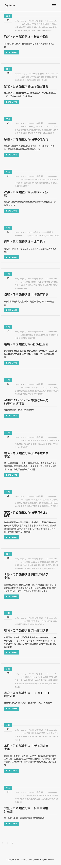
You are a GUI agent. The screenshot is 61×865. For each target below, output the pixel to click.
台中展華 (33, 77)
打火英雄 (31, 31)
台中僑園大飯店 (41, 179)
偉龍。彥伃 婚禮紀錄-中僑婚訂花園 (26, 294)
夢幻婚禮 (25, 503)
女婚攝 (56, 236)
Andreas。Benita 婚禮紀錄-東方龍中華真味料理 (26, 402)
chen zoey (21, 74)
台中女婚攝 (26, 24)
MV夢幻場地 (26, 677)
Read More (11, 52)
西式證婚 (39, 133)
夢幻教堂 (44, 680)
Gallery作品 (33, 232)
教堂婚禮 (24, 133)
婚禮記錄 (37, 27)
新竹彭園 (40, 624)
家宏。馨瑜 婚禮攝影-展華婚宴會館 (26, 86)
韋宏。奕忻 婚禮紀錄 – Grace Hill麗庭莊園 (27, 694)
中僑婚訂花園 (35, 282)
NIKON (24, 127)
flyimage (20, 21)
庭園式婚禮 (44, 684)
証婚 (45, 133)
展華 (34, 80)
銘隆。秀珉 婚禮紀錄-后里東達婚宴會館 (26, 455)
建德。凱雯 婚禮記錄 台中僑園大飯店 (26, 194)
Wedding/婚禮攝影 (36, 21)
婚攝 (16, 27)
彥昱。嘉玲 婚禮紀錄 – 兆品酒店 (24, 241)
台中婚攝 (53, 24)
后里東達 (22, 444)
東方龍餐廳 (38, 394)
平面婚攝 (35, 684)
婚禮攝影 (22, 27)
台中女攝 (34, 24)
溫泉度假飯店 (45, 506)
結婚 (41, 568)
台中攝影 (40, 77)
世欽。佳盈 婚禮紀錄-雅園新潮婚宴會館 (26, 576)
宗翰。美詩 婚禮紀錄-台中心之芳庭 (26, 139)
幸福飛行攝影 (22, 31)
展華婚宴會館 (41, 80)
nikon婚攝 (26, 179)
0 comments (52, 21)
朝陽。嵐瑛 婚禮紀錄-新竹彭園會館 (26, 630)
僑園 (32, 179)
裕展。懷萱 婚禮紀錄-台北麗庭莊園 (26, 344)
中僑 (32, 733)
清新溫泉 (35, 506)
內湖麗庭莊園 (42, 677)
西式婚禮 (31, 133)
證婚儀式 (50, 133)
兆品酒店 (34, 236)
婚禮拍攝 (48, 77)
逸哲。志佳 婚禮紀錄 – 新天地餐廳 (26, 37)
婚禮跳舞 (45, 27)
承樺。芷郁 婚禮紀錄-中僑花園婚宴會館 (26, 747)
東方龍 (30, 394)
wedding (31, 127)
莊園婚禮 (52, 684)
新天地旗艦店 (47, 31)
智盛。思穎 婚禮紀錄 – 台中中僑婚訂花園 (26, 810)
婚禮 (35, 565)
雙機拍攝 (24, 338)
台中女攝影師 (44, 24)
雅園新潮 (51, 568)
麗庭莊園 (31, 338)
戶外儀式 (20, 506)
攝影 (37, 568)
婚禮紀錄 (30, 27)
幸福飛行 (25, 186)
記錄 (45, 568)
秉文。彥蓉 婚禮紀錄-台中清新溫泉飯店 (26, 514)
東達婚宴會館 (22, 447)
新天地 (38, 31)
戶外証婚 (28, 506)
